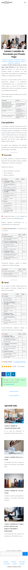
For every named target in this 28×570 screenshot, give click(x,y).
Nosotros (13, 561)
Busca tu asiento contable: (14, 550)
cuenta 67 (11, 61)
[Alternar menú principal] (25, 2)
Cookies (14, 564)
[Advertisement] (14, 20)
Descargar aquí (9, 384)
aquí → (22, 218)
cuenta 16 (10, 59)
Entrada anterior (14, 391)
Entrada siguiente (14, 395)
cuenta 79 (11, 63)
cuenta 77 (23, 61)
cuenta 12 (4, 59)
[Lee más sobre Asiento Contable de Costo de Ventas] (14, 480)
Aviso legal (22, 561)
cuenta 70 (17, 61)
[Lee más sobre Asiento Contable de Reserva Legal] (14, 447)
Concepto (5, 561)
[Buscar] (25, 554)
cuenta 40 (17, 59)
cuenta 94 (17, 63)
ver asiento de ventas (20, 361)
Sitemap (22, 564)
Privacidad (7, 564)
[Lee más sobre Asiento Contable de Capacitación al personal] (14, 416)
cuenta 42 (23, 59)
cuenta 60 (4, 61)
